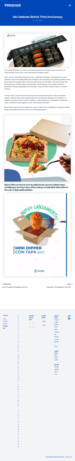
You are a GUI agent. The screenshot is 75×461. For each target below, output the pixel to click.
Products (18, 337)
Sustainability (18, 382)
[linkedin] (69, 318)
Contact (18, 422)
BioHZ (18, 366)
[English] (18, 445)
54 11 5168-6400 (56, 357)
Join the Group (18, 404)
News (18, 432)
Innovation (18, 354)
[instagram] (69, 316)
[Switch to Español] (18, 440)
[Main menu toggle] (70, 5)
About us (18, 322)
